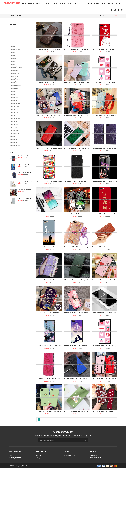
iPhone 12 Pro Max (15, 103)
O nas (10, 455)
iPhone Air (13, 28)
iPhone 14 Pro (14, 112)
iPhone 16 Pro (14, 40)
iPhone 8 (12, 91)
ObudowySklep (17, 466)
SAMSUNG (76, 3)
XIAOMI (89, 3)
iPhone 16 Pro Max (15, 37)
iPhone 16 (12, 46)
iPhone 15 (12, 136)
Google (97, 3)
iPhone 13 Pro (14, 121)
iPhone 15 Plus (14, 139)
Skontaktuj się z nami (15, 458)
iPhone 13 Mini (14, 124)
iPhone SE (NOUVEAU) (16, 67)
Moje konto (93, 455)
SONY (83, 3)
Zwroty (38, 458)
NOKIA (55, 3)
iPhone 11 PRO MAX (15, 85)
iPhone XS (13, 58)
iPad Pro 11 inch (14, 133)
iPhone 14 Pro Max (15, 106)
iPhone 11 (12, 55)
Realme (117, 3)
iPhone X (12, 64)
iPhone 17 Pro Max (15, 49)
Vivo (104, 3)
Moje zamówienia (95, 458)
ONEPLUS (62, 3)
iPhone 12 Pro (14, 100)
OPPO (69, 3)
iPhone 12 (12, 94)
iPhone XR (13, 61)
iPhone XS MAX (14, 73)
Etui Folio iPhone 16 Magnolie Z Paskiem (31, 198)
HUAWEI (31, 3)
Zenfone (110, 3)
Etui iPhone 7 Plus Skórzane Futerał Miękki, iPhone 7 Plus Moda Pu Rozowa (89, 49)
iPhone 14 (13, 115)
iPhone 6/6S (13, 82)
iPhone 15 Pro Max (15, 145)
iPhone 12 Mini (14, 97)
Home (24, 3)
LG (43, 3)
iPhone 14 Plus (14, 109)
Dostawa (38, 455)
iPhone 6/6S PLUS (15, 79)
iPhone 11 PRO (14, 88)
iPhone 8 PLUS (14, 70)
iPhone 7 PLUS (113, 16)
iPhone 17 (12, 34)
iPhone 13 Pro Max (15, 118)
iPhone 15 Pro (14, 142)
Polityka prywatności (69, 455)
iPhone (38, 3)
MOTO (48, 3)
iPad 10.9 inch (14, 127)
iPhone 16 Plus (14, 43)
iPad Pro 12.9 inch (15, 130)
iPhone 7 (12, 52)
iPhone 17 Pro (14, 31)
